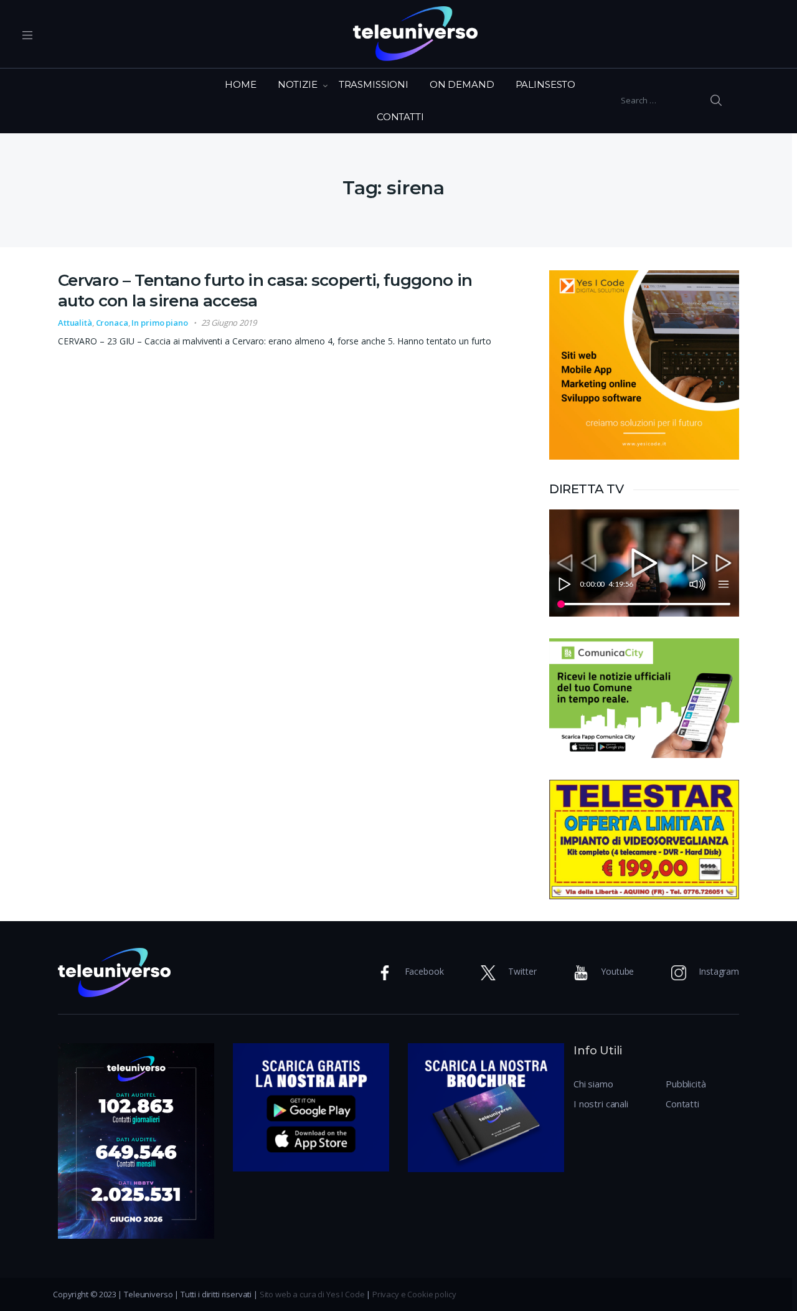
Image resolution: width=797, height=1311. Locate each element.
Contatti (682, 1103)
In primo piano (159, 322)
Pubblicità (686, 1083)
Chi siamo (593, 1083)
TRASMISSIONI (373, 84)
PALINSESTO (546, 84)
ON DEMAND (462, 84)
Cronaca (112, 322)
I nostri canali (600, 1103)
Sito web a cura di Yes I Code (312, 1294)
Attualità (75, 322)
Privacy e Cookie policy (414, 1294)
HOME (240, 84)
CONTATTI (400, 117)
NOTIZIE (298, 84)
